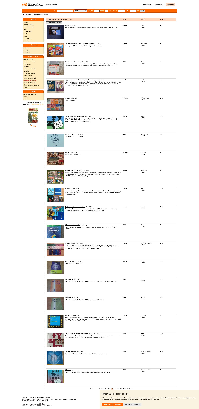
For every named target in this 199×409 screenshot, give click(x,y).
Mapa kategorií (26, 404)
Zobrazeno (163, 19)
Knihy (34, 14)
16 (125, 389)
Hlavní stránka (27, 14)
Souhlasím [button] (107, 404)
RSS (66, 399)
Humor (25, 29)
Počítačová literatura (29, 73)
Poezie (25, 36)
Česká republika (30, 405)
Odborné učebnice (70, 134)
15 (123, 389)
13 (119, 389)
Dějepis (67, 25)
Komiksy (25, 34)
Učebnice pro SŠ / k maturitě (73, 170)
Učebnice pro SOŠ (70, 243)
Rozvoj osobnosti (28, 76)
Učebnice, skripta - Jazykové (31, 85)
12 (116, 389)
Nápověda (25, 399)
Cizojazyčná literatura (29, 94)
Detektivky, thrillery (28, 24)
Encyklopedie (27, 64)
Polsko (44, 405)
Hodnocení (36, 399)
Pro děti (25, 50)
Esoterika (26, 66)
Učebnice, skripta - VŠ (29, 82)
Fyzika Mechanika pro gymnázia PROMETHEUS (79, 333)
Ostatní (25, 99)
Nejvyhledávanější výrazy (38, 404)
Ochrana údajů (60, 399)
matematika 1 (69, 279)
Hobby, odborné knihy (29, 69)
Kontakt (42, 399)
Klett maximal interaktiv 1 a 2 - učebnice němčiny (79, 43)
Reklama (47, 399)
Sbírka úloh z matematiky (72, 225)
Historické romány (28, 27)
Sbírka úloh (68, 370)
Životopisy (26, 41)
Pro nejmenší (27, 48)
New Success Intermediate (73, 62)
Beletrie (25, 22)
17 (127, 389)
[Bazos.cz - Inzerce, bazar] (32, 6)
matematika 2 (69, 297)
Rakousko (49, 405)
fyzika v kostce (69, 261)
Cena (124, 19)
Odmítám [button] (118, 404)
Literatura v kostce (70, 352)
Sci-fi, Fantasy (27, 38)
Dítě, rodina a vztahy (29, 62)
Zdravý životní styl (28, 87)
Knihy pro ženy (27, 31)
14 (121, 389)
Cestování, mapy (28, 59)
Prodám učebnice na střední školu (75, 207)
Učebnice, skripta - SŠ (29, 80)
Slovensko (38, 405)
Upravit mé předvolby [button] (132, 404)
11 (114, 389)
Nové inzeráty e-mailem (54, 22)
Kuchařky (26, 71)
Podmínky (53, 399)
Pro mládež (26, 52)
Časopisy (26, 96)
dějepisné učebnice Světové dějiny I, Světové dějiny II (80, 80)
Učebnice (67, 98)
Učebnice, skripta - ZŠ (29, 78)
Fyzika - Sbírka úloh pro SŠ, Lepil (74, 116)
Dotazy (30, 399)
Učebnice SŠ (68, 188)
